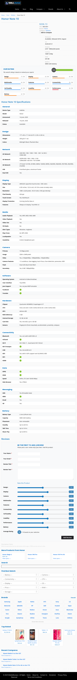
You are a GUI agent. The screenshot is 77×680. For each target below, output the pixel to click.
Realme (32, 614)
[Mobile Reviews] (13, 3)
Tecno (45, 618)
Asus (57, 610)
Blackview (70, 610)
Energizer (45, 614)
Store (24, 9)
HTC (44, 602)
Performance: (7, 522)
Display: (5, 492)
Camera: (6, 496)
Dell (45, 606)
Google (7, 618)
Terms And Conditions (35, 677)
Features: (6, 505)
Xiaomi (19, 614)
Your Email (7, 459)
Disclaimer (52, 675)
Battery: (6, 527)
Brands (51, 9)
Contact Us (43, 675)
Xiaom (70, 614)
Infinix (32, 618)
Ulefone (69, 618)
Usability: (6, 518)
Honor (22, 550)
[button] (69, 9)
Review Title (7, 464)
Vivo (7, 614)
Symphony (19, 618)
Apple (20, 602)
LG (70, 602)
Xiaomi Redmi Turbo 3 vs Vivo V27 (14, 659)
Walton (32, 610)
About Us (60, 9)
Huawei (57, 606)
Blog (31, 9)
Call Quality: (7, 514)
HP (32, 606)
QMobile (19, 606)
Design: (5, 487)
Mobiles (48, 30)
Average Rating (8, 531)
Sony (57, 602)
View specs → (6, 558)
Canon (7, 610)
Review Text (7, 469)
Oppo (70, 606)
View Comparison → (6, 655)
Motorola (7, 606)
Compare (39, 9)
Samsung (7, 602)
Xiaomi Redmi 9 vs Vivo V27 (12, 653)
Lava (57, 618)
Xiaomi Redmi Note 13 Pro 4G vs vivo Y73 (16, 665)
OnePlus (57, 614)
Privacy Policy (62, 675)
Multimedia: (7, 500)
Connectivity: (7, 509)
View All (73, 597)
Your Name (7, 453)
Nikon (20, 610)
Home (17, 9)
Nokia (32, 602)
